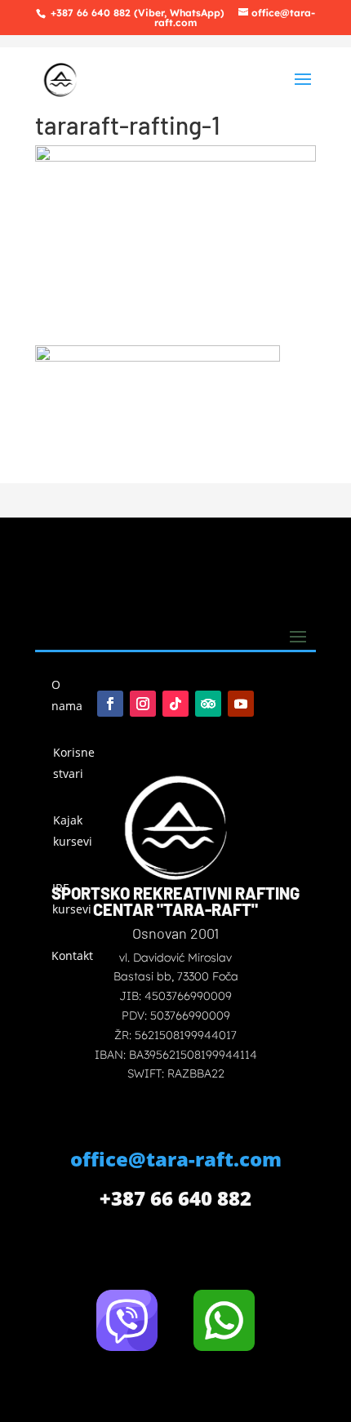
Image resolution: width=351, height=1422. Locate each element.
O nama (66, 695)
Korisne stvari (74, 762)
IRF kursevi (71, 898)
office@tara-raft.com (176, 1158)
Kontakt (71, 955)
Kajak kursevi (72, 830)
